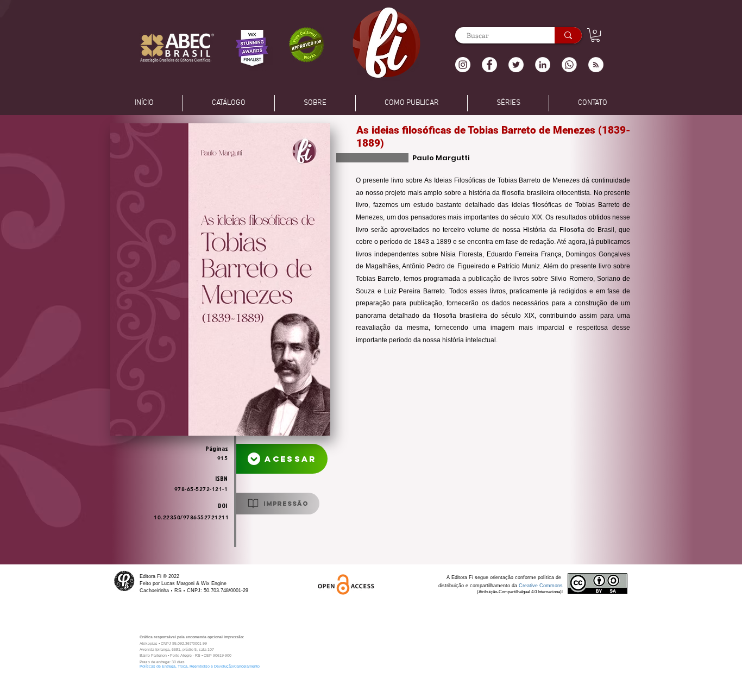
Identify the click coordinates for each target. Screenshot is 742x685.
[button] (595, 64)
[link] (595, 35)
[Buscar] (568, 35)
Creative (529, 585)
